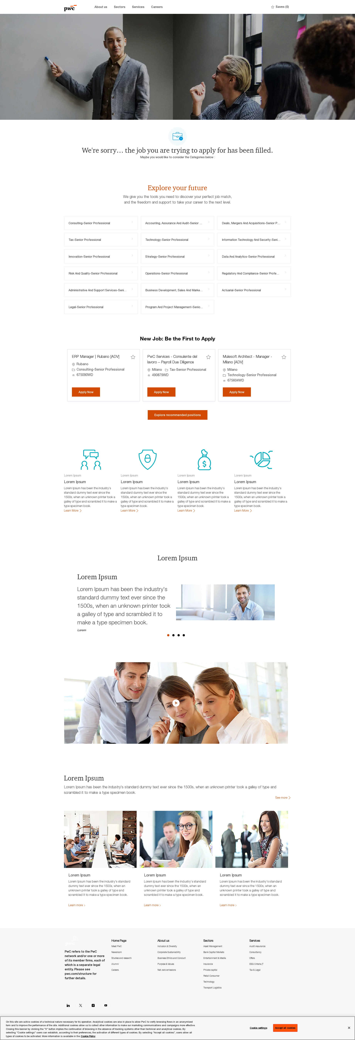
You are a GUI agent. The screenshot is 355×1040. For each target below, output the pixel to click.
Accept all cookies (285, 1027)
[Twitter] (81, 1005)
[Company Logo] (73, 7)
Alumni (115, 964)
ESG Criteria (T (256, 964)
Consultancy (255, 952)
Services (138, 7)
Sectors (119, 7)
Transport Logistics (212, 987)
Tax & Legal (255, 969)
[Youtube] (106, 1005)
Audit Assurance (257, 946)
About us (100, 7)
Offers (252, 958)
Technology (208, 981)
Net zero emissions (167, 969)
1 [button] (168, 635)
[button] (177, 415)
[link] (73, 510)
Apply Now (89, 392)
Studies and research (121, 958)
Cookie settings (258, 1027)
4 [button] (184, 635)
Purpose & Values (166, 964)
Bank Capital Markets (213, 952)
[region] (177, 1028)
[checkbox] (133, 356)
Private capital (210, 969)
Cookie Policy (88, 1036)
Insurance (208, 964)
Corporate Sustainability (169, 952)
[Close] (349, 1028)
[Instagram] (93, 1005)
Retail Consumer (211, 975)
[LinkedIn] (68, 1005)
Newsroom (116, 952)
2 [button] (173, 635)
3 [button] (179, 635)
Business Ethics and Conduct (172, 958)
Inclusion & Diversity (167, 946)
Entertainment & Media (214, 958)
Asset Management (212, 946)
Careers (157, 7)
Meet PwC (116, 946)
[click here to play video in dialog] (176, 703)
